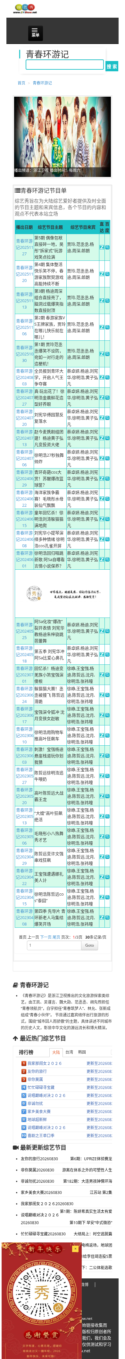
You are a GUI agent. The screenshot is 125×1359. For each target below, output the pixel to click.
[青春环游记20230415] (102, 898)
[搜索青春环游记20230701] (107, 675)
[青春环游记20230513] (102, 817)
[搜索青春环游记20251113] (107, 301)
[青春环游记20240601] (102, 560)
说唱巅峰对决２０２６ (47, 1095)
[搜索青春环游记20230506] (107, 837)
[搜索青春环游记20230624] (107, 695)
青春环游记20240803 (24, 377)
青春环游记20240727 (24, 397)
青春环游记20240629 (24, 478)
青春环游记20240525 (24, 631)
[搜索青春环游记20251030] (107, 354)
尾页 (56, 937)
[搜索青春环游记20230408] (107, 918)
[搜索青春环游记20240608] (107, 540)
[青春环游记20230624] (102, 695)
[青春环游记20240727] (102, 398)
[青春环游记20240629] (102, 479)
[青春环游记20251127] (102, 248)
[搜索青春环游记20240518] (107, 655)
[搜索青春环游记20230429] (107, 857)
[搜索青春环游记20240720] (107, 418)
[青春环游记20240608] (102, 540)
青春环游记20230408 (24, 917)
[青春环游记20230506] (102, 837)
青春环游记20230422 (24, 877)
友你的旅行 (37, 1071)
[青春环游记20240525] (102, 632)
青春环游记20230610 (24, 735)
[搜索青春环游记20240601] (107, 560)
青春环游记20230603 (24, 755)
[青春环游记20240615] (102, 519)
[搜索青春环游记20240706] (107, 459)
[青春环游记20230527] (102, 776)
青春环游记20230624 (24, 695)
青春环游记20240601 (24, 559)
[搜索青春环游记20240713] (107, 439)
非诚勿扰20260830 (37, 1181)
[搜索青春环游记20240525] (107, 632)
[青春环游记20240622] (102, 499)
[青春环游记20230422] (102, 878)
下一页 (46, 937)
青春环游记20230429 (24, 856)
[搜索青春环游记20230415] (107, 898)
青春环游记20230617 (24, 715)
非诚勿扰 (35, 1103)
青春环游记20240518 (24, 654)
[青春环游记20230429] (102, 857)
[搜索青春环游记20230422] (107, 878)
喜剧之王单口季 (41, 1135)
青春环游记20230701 (24, 674)
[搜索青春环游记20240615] (107, 519)
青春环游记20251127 (24, 247)
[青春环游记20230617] (102, 716)
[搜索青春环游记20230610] (107, 736)
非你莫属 (35, 1079)
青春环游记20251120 (24, 274)
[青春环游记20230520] (102, 797)
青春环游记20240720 (24, 417)
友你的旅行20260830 (39, 1159)
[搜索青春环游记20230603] (107, 756)
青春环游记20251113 (24, 300)
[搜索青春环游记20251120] (107, 274)
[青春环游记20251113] (102, 301)
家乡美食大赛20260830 (41, 1192)
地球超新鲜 (37, 1119)
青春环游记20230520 (24, 796)
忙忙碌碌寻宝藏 (41, 1087)
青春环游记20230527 (24, 776)
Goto (89, 945)
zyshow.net (82, 1318)
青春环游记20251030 (24, 354)
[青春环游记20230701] (102, 675)
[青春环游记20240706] (102, 459)
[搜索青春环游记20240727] (107, 398)
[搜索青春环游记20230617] (107, 716)
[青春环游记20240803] (102, 378)
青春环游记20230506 (24, 836)
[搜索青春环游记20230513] (107, 817)
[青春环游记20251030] (102, 354)
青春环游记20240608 (24, 539)
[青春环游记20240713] (102, 439)
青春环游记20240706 (24, 458)
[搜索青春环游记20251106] (107, 328)
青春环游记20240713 (24, 438)
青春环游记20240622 (24, 498)
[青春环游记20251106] (102, 328)
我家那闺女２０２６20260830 (47, 1203)
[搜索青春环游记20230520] (107, 797)
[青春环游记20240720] (102, 418)
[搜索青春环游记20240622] (107, 499)
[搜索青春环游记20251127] (107, 248)
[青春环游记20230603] (102, 756)
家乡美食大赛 (39, 1111)
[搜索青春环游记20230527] (107, 776)
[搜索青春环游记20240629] (107, 479)
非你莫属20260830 (37, 1170)
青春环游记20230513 (24, 816)
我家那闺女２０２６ (45, 1063)
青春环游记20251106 (24, 327)
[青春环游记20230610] (102, 736)
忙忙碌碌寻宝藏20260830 (43, 1234)
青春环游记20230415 (24, 897)
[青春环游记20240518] (102, 655)
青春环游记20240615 (24, 519)
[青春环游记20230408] (102, 918)
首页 (21, 83)
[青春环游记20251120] (102, 274)
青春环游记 (42, 83)
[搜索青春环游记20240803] (107, 378)
